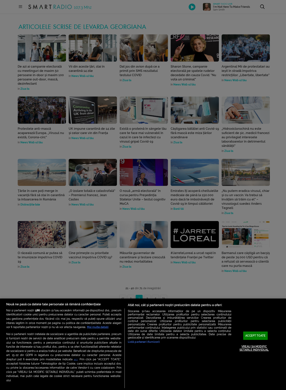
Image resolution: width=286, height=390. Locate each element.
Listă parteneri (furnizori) (144, 342)
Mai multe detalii (98, 327)
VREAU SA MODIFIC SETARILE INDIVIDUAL (254, 348)
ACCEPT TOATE (255, 335)
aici (76, 359)
